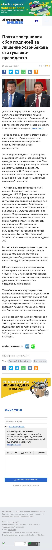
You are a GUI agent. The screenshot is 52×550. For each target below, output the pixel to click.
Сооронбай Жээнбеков (19, 361)
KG (36, 21)
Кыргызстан (40, 361)
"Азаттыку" (37, 128)
